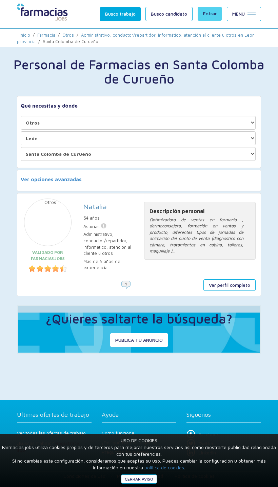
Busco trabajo (120, 14)
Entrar (210, 13)
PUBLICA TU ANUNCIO (139, 340)
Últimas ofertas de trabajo (53, 414)
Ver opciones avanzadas (51, 179)
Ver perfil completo (229, 285)
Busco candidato (169, 14)
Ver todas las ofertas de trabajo (51, 433)
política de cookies (164, 467)
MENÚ (238, 14)
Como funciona (118, 433)
